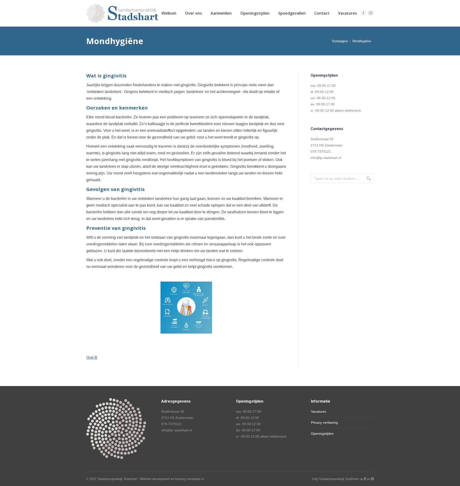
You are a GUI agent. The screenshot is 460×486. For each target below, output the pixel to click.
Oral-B (91, 357)
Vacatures (318, 411)
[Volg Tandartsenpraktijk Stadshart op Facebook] (365, 479)
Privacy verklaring (324, 422)
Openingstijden (322, 433)
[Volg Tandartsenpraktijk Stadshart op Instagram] (372, 479)
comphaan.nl (195, 479)
